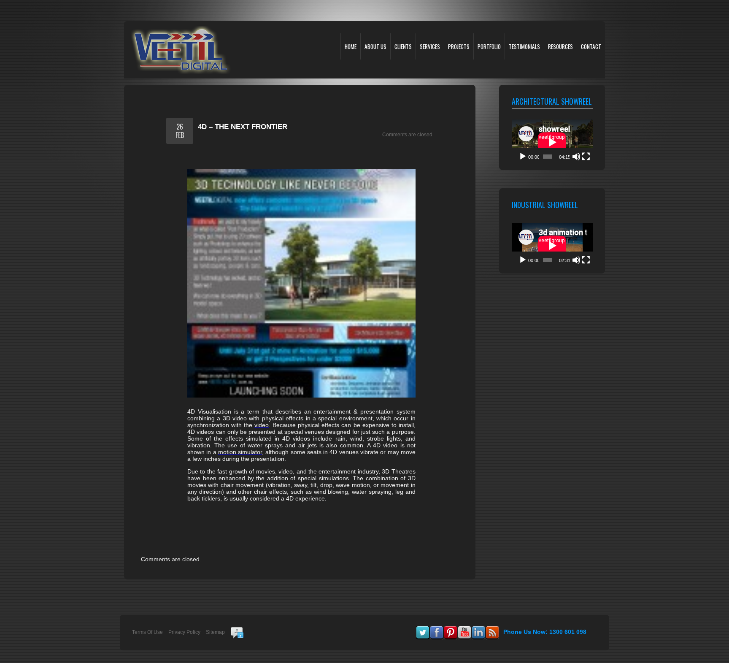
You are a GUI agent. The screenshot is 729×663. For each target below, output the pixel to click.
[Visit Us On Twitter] (422, 630)
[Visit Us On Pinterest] (450, 630)
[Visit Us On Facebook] (436, 630)
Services (430, 46)
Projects (459, 46)
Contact (591, 46)
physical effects (282, 418)
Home (350, 46)
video (261, 425)
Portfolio (489, 46)
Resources (560, 46)
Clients (403, 46)
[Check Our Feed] (492, 630)
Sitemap (215, 632)
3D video (235, 418)
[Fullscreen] (586, 156)
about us (375, 46)
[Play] (522, 156)
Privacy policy (184, 632)
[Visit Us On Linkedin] (478, 630)
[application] (552, 142)
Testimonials (524, 46)
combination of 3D (391, 478)
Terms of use (147, 632)
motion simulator (240, 452)
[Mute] (576, 156)
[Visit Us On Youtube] (464, 630)
